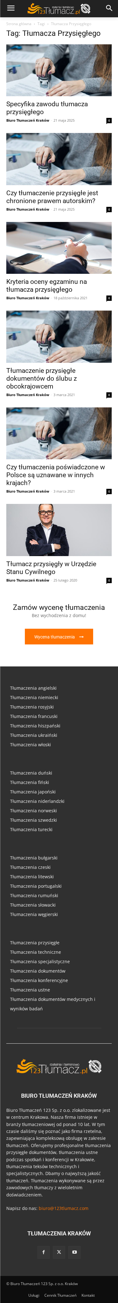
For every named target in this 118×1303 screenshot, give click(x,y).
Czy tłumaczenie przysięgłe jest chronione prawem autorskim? (52, 197)
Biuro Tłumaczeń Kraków (27, 120)
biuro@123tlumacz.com (63, 1208)
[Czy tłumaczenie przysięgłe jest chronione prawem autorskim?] (59, 159)
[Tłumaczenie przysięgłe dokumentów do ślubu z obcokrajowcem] (59, 336)
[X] (59, 1252)
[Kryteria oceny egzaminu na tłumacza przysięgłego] (59, 248)
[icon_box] (59, 621)
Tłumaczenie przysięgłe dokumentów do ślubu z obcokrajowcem (41, 378)
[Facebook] (43, 1252)
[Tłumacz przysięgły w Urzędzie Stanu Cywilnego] (59, 530)
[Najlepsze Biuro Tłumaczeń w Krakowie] (59, 8)
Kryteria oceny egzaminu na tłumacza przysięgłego (46, 285)
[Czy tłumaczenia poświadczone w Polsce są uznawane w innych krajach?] (59, 433)
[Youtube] (74, 1252)
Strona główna (18, 23)
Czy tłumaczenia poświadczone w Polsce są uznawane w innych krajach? (55, 475)
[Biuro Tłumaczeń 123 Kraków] (59, 1066)
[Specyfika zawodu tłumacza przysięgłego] (59, 70)
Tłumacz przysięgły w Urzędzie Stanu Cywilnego (51, 568)
